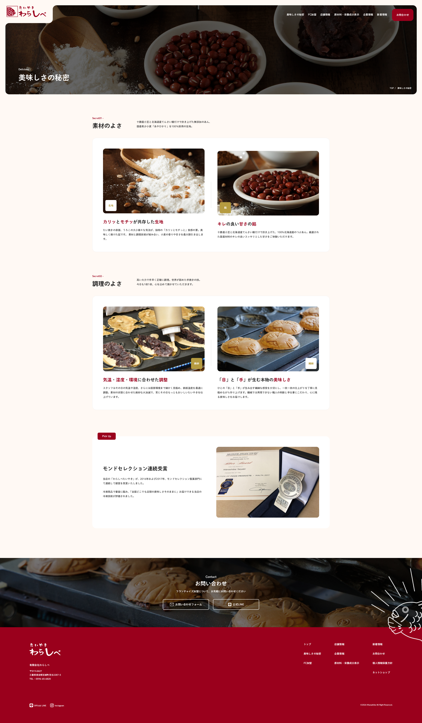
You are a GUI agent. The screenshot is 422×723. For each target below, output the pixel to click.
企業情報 (339, 653)
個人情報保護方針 (382, 663)
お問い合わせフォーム (188, 604)
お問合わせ (402, 15)
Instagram (59, 706)
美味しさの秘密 (312, 653)
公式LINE (238, 604)
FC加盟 (308, 663)
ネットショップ (381, 672)
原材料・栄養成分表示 (346, 663)
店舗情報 (339, 644)
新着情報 (378, 644)
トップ (307, 644)
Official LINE (40, 706)
